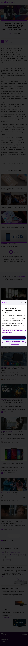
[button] (14, 330)
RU (23, 302)
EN (25, 302)
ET (21, 302)
